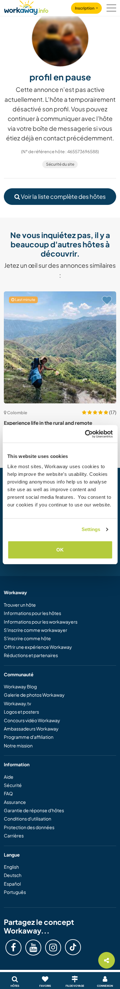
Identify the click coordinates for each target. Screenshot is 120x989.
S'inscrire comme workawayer (35, 630)
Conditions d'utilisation (27, 818)
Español (12, 884)
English (11, 867)
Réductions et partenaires (31, 655)
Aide (8, 777)
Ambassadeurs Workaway (31, 728)
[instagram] (53, 947)
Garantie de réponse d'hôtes (34, 810)
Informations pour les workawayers (40, 622)
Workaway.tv (17, 703)
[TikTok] (73, 947)
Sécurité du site (60, 164)
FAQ (8, 793)
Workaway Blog (20, 686)
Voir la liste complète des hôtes (63, 196)
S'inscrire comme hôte (27, 638)
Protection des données (29, 827)
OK (60, 549)
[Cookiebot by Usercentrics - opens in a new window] (85, 434)
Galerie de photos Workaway (34, 695)
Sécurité (13, 785)
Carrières (14, 835)
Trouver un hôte (20, 605)
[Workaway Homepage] (26, 7)
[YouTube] (33, 947)
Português (15, 892)
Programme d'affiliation (28, 737)
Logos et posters (21, 712)
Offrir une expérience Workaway (38, 647)
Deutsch (12, 875)
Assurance (15, 802)
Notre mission (18, 745)
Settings (91, 529)
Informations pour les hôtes (32, 613)
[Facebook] (13, 947)
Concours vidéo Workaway (32, 720)
